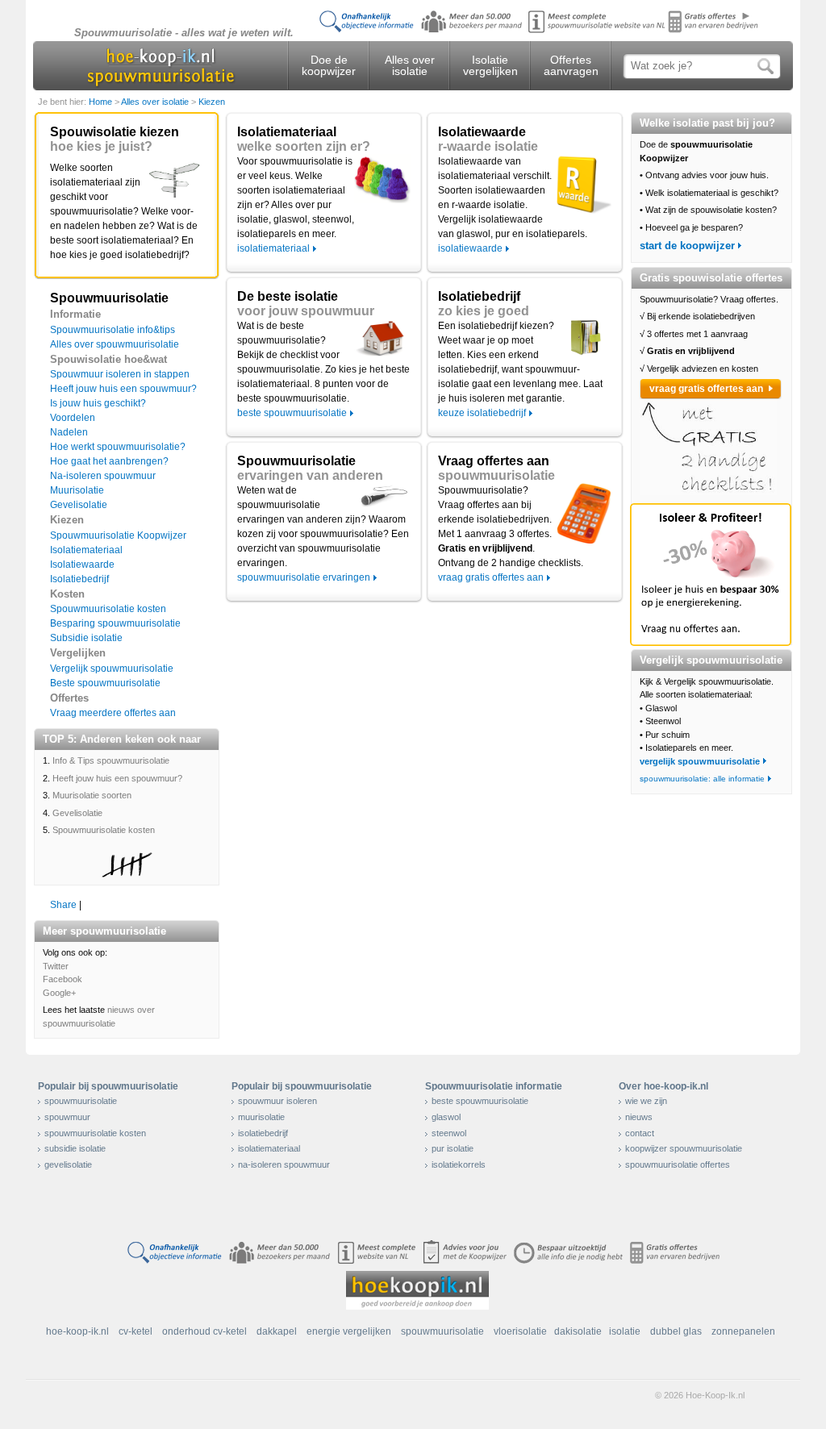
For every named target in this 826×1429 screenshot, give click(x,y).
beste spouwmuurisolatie (292, 413)
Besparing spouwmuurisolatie (115, 623)
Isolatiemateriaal (86, 550)
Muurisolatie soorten (91, 795)
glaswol (446, 1117)
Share (63, 904)
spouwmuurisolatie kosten (95, 1133)
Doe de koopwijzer (329, 65)
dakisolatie (578, 1331)
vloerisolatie (520, 1331)
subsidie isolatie (75, 1148)
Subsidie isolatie (86, 638)
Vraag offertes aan (493, 461)
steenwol (449, 1133)
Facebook (62, 979)
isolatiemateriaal (273, 248)
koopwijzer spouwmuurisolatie (683, 1148)
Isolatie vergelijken (490, 65)
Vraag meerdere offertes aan (113, 713)
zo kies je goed (483, 311)
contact (639, 1133)
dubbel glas (676, 1331)
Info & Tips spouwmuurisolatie (110, 760)
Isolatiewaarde (82, 564)
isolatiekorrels (459, 1164)
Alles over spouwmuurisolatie (114, 344)
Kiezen (211, 101)
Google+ (59, 993)
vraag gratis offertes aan (491, 577)
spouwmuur (67, 1117)
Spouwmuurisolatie (296, 461)
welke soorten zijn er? (303, 146)
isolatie (624, 1331)
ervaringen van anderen (310, 475)
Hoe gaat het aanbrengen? (109, 461)
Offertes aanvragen (571, 65)
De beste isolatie (287, 296)
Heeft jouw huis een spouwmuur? (123, 388)
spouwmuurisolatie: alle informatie (702, 778)
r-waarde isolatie (488, 146)
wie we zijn (646, 1101)
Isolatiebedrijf (79, 579)
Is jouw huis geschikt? (98, 403)
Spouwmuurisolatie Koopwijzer (118, 535)
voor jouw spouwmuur (305, 311)
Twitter (56, 966)
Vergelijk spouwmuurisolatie (111, 668)
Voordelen (72, 417)
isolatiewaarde (470, 248)
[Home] (160, 66)
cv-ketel (135, 1331)
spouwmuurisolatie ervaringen (303, 577)
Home (102, 101)
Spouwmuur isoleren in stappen (120, 374)
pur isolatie (452, 1148)
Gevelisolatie (78, 504)
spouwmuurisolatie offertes (677, 1164)
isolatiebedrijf (263, 1133)
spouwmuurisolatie (496, 475)
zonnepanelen (743, 1331)
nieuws (639, 1117)
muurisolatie (261, 1117)
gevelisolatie (68, 1164)
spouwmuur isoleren (277, 1101)
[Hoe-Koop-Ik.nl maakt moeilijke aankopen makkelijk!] (417, 1289)
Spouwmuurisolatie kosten (108, 609)
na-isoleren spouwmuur (284, 1164)
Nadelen (69, 432)
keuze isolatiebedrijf (482, 413)
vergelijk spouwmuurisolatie (700, 761)
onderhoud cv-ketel (204, 1331)
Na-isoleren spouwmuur (103, 475)
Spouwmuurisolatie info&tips (112, 329)
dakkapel (277, 1331)
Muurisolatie (77, 490)
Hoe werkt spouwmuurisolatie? (118, 446)
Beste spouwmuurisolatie (105, 683)
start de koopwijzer (687, 246)
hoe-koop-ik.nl (77, 1331)
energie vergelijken (349, 1331)
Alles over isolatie (410, 65)
